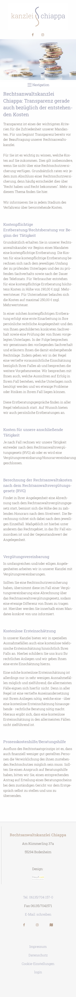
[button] (32, 34)
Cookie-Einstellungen (38, 964)
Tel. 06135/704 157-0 (38, 897)
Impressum (38, 946)
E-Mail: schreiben (38, 914)
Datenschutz (38, 955)
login (38, 972)
